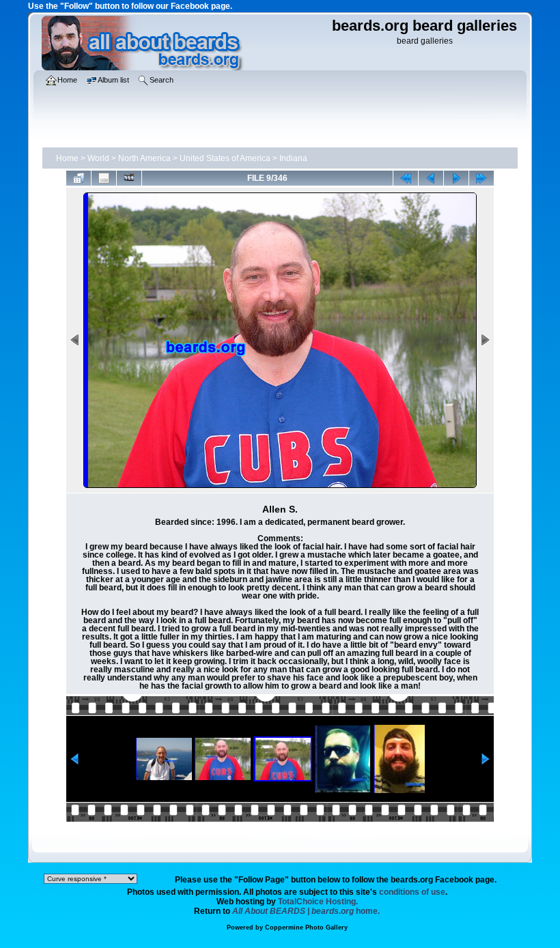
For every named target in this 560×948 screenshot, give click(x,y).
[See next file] (456, 178)
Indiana (293, 158)
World (98, 158)
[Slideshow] (129, 178)
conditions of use (412, 892)
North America (144, 158)
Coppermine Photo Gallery (306, 927)
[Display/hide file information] (104, 178)
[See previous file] (431, 178)
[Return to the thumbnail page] (78, 178)
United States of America (225, 158)
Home (67, 158)
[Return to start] (405, 178)
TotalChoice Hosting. (318, 901)
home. (306, 911)
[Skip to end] (481, 178)
